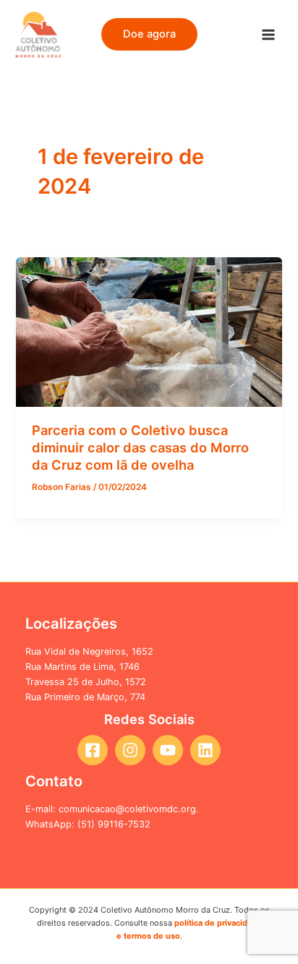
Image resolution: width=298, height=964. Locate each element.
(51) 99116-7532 (113, 824)
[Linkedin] (205, 750)
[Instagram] (130, 750)
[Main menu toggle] (268, 35)
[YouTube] (168, 750)
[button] (149, 34)
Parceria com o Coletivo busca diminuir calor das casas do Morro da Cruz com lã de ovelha (140, 447)
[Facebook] (92, 750)
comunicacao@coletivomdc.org (127, 809)
